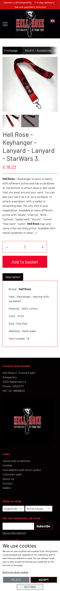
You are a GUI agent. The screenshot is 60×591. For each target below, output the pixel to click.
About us (8, 479)
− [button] (7, 246)
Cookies (7, 465)
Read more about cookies (15, 572)
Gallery (6, 488)
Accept (44, 579)
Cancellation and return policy (21, 470)
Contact (7, 483)
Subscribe (43, 526)
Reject (16, 579)
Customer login (12, 474)
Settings (30, 586)
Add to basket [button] (25, 261)
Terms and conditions (16, 461)
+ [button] (43, 246)
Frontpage (11, 50)
